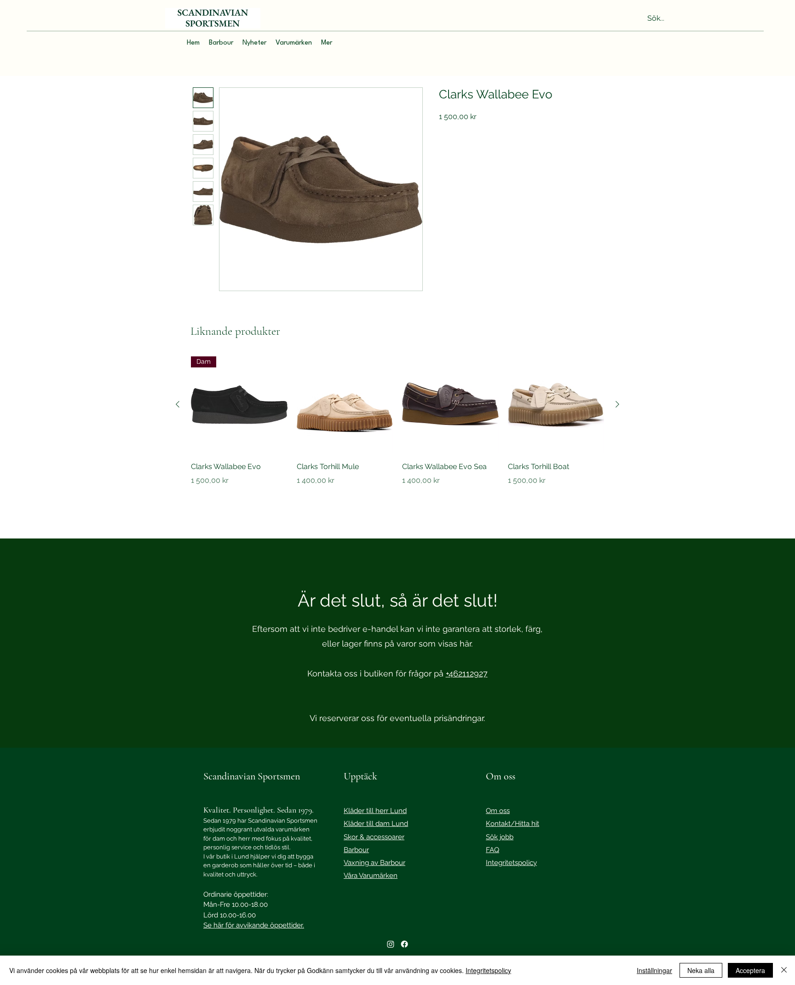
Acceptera (750, 970)
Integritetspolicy (488, 970)
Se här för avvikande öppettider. (253, 925)
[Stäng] (783, 970)
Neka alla (700, 970)
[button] (221, 43)
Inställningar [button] (654, 970)
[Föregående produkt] (177, 404)
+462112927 (467, 673)
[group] (397, 434)
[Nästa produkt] (617, 404)
